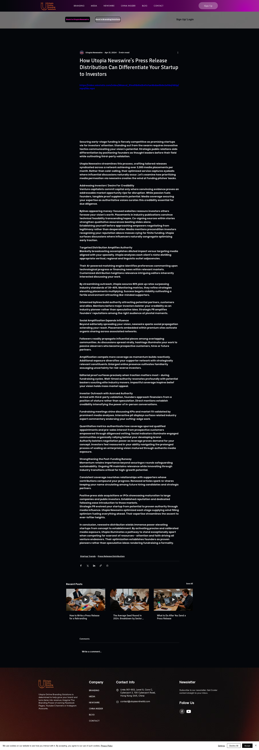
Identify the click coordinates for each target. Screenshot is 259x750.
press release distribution (94, 549)
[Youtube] (188, 713)
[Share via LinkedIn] (94, 565)
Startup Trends (88, 556)
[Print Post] (107, 565)
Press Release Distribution (111, 556)
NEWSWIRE (94, 704)
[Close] (255, 746)
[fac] (182, 713)
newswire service (121, 549)
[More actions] (177, 52)
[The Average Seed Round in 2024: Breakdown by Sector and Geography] (129, 600)
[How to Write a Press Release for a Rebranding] (85, 600)
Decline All (233, 745)
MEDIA (92, 698)
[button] (94, 5)
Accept (247, 745)
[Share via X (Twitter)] (87, 565)
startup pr (140, 549)
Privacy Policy (107, 745)
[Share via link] (100, 565)
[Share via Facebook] (81, 565)
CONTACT (94, 722)
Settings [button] (221, 745)
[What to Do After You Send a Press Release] (173, 600)
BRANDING (94, 692)
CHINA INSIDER (95, 710)
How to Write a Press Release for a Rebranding (84, 617)
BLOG (92, 716)
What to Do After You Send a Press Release (171, 617)
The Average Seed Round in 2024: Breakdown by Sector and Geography (127, 617)
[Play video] (129, 112)
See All (189, 583)
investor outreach (159, 549)
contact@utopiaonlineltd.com (135, 703)
